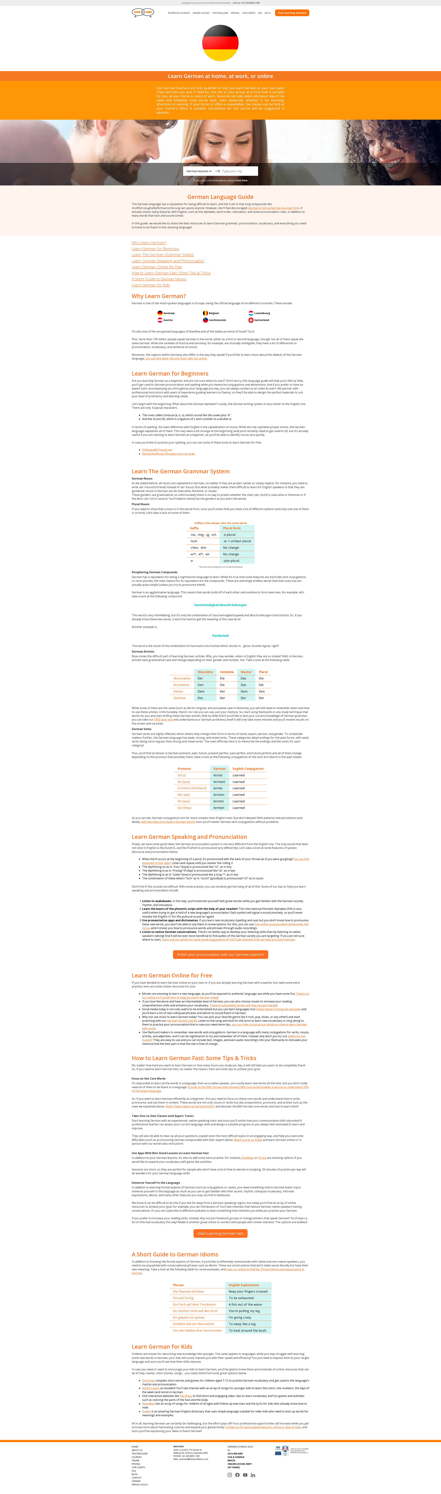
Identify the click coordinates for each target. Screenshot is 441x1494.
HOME (135, 1446)
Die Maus (186, 1396)
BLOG (268, 12)
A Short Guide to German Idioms (159, 278)
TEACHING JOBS (220, 12)
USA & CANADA (236, 1457)
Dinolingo (148, 1380)
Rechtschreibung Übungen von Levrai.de (168, 454)
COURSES (137, 1457)
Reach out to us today (248, 1140)
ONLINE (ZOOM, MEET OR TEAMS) (240, 1465)
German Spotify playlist (182, 1021)
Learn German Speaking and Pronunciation (168, 260)
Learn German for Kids (151, 284)
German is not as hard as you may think (273, 208)
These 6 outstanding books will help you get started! (243, 1005)
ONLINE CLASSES (201, 12)
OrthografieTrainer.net (157, 450)
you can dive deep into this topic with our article (176, 358)
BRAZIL (231, 1460)
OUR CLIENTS (248, 12)
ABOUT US (137, 1450)
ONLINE (135, 1460)
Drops (262, 1158)
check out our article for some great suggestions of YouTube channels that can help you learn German (228, 939)
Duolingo (248, 1158)
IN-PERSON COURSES (179, 12)
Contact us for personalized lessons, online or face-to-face (263, 1427)
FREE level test (163, 719)
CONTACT (137, 1477)
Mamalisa (148, 1403)
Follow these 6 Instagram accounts (278, 1009)
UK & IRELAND (235, 1453)
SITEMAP (136, 1481)
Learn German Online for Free (157, 266)
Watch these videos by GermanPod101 (190, 1106)
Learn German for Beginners (155, 248)
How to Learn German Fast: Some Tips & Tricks (171, 272)
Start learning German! (292, 12)
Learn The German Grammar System (163, 254)
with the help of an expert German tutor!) (167, 822)
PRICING (235, 12)
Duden (146, 1411)
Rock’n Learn (150, 1388)
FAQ (260, 12)
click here (241, 180)
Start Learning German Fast (220, 1233)
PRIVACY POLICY (140, 1484)
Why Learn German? (149, 242)
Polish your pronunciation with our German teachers (220, 954)
